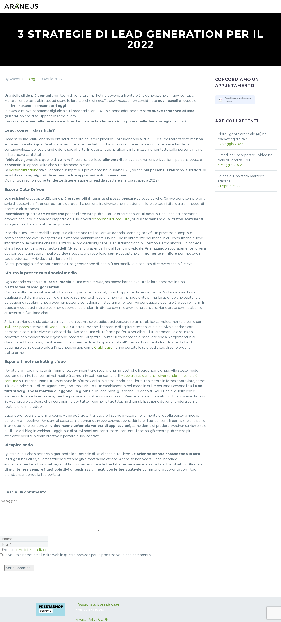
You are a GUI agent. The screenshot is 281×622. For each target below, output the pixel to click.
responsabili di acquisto (110, 219)
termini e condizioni (32, 550)
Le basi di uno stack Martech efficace (241, 178)
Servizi (10, 30)
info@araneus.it (87, 604)
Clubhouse (103, 347)
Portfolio (32, 30)
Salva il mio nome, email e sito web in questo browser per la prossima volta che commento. (77, 555)
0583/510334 (109, 604)
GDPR (103, 619)
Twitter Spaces (16, 327)
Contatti (82, 30)
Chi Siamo (58, 30)
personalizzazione (23, 170)
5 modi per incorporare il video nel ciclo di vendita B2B (245, 157)
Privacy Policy (86, 619)
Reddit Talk (58, 327)
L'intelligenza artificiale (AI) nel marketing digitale (243, 136)
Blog (102, 30)
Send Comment (19, 568)
